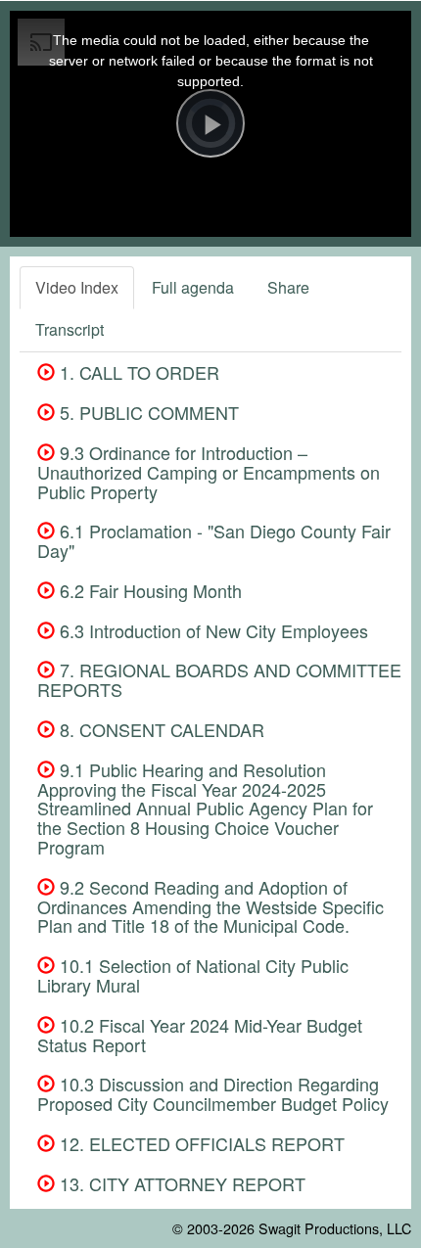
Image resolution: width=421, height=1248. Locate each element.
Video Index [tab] (76, 287)
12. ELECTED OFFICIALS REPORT (200, 1143)
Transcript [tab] (69, 329)
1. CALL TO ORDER (137, 372)
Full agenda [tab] (193, 287)
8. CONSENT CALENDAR (159, 729)
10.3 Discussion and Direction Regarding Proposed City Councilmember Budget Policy (213, 1093)
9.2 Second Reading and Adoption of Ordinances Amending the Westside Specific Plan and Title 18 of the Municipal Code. (210, 906)
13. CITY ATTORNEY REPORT (180, 1183)
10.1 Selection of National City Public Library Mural (193, 974)
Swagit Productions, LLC (334, 1228)
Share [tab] (288, 287)
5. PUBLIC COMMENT (147, 412)
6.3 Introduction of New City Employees (211, 630)
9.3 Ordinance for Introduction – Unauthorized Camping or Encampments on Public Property (208, 471)
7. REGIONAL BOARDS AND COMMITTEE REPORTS (219, 679)
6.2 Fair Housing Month (148, 590)
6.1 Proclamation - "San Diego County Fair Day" (214, 540)
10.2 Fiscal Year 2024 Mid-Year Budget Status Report (199, 1034)
